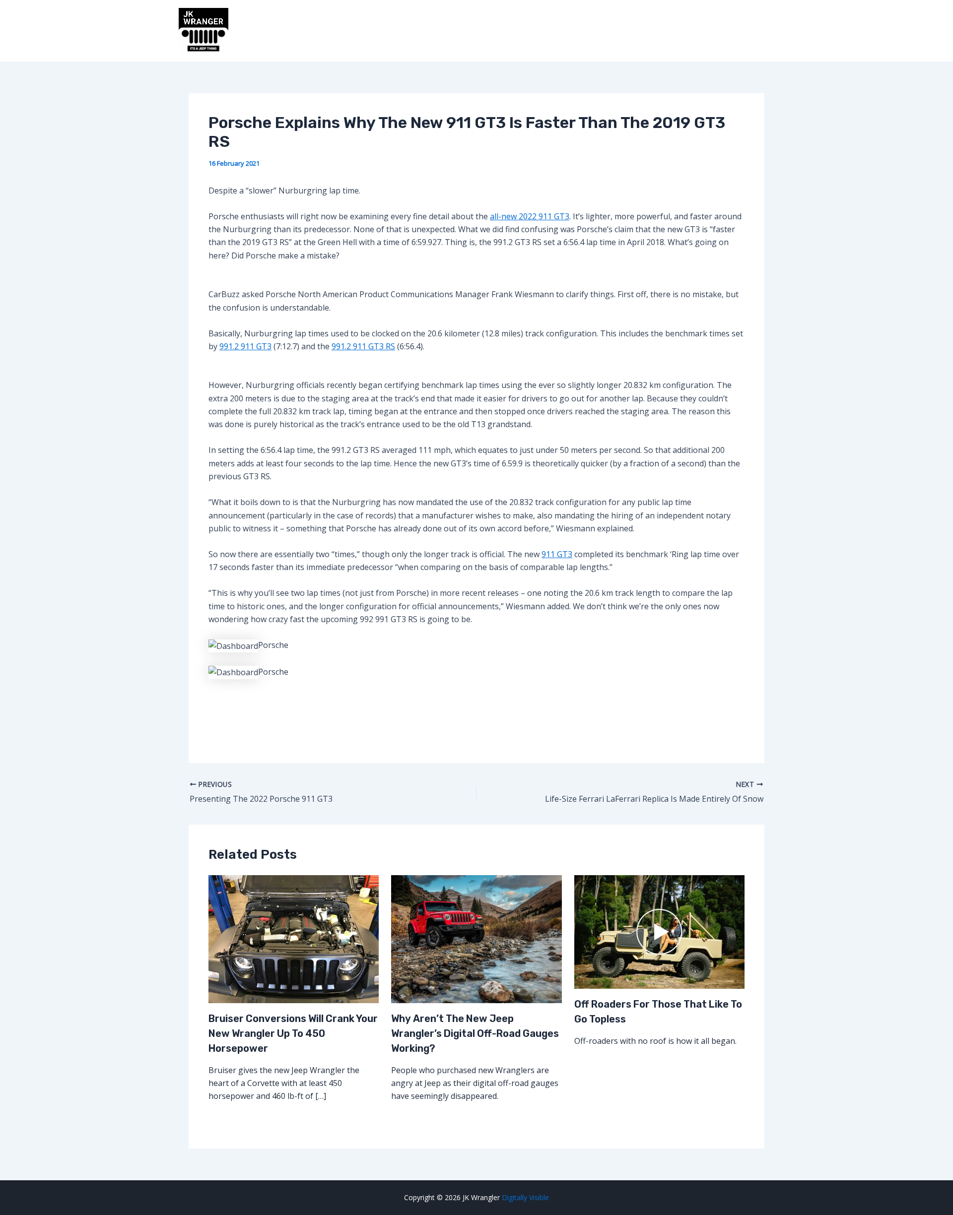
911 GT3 (557, 554)
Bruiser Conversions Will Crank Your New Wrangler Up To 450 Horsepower (293, 1033)
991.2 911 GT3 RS (363, 346)
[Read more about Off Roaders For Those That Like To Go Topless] (659, 931)
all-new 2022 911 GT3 (529, 216)
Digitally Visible (525, 1197)
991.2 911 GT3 (245, 346)
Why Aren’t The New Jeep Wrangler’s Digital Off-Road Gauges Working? (475, 1033)
